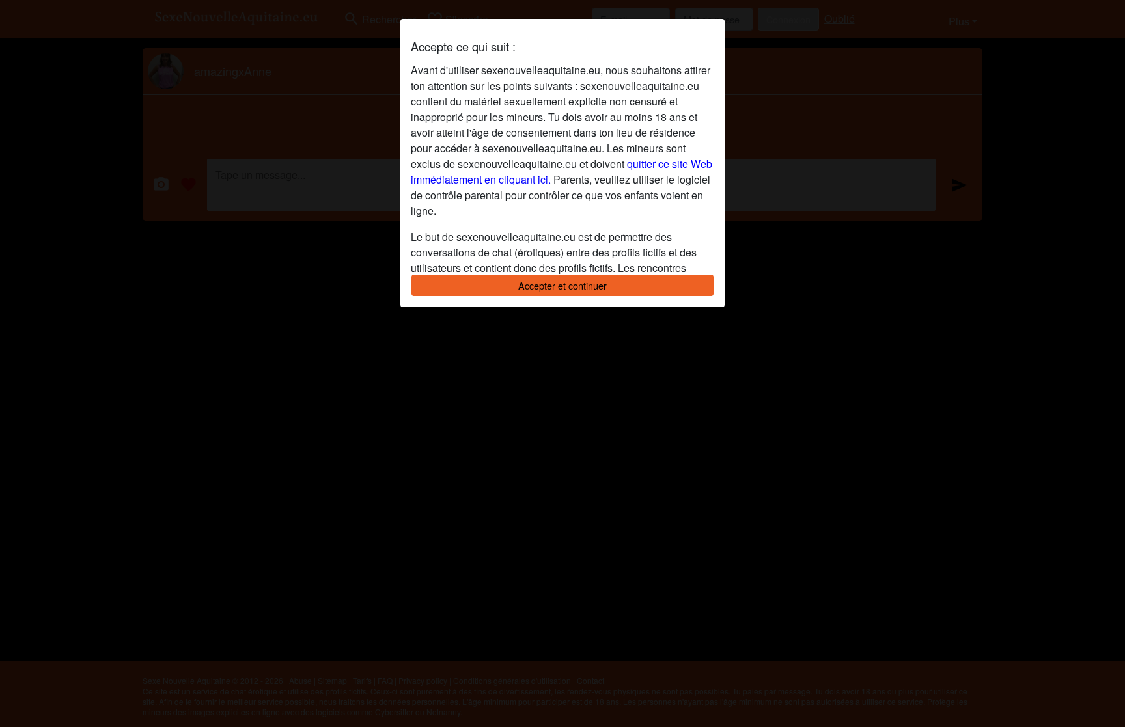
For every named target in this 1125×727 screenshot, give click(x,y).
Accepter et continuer (562, 285)
